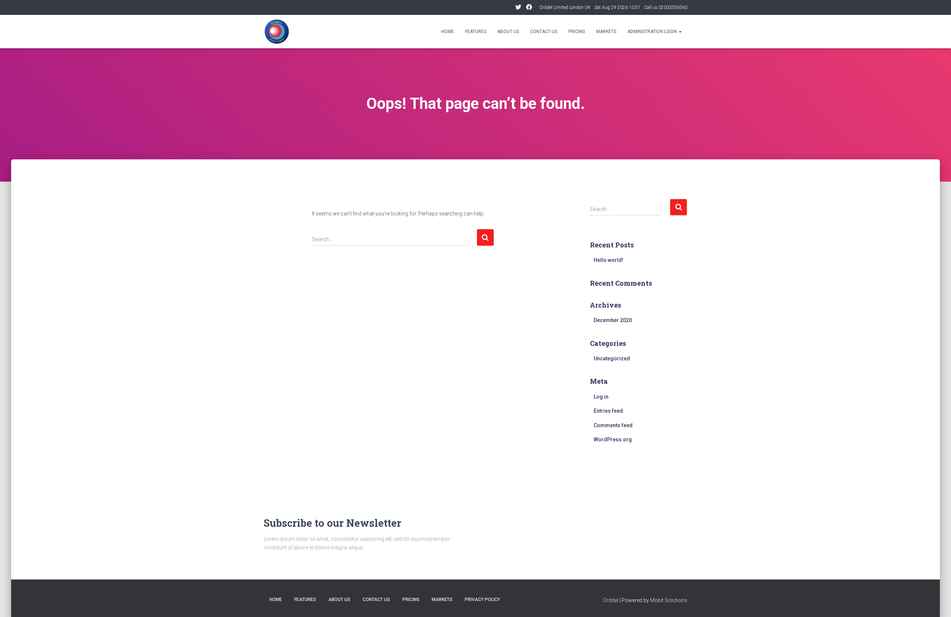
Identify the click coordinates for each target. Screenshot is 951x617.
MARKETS (442, 599)
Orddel (610, 600)
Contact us (543, 31)
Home (447, 31)
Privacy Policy (482, 599)
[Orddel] (276, 32)
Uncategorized (612, 358)
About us (508, 31)
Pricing (576, 31)
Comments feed (613, 425)
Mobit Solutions (668, 600)
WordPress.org (613, 439)
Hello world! (608, 260)
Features (475, 31)
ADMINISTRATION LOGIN (652, 31)
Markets (606, 31)
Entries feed (608, 411)
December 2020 (613, 320)
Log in (601, 397)
